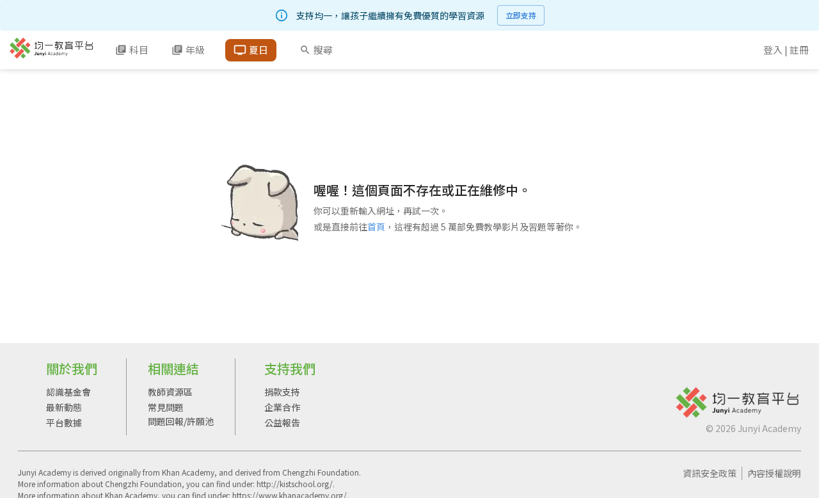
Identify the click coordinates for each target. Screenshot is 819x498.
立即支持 (520, 15)
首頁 (376, 226)
